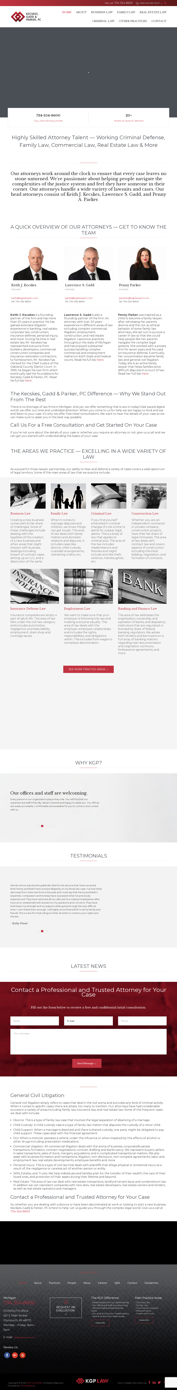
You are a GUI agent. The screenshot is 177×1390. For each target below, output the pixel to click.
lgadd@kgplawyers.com (79, 298)
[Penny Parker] (142, 263)
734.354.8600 (19, 1303)
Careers (102, 1283)
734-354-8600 (20, 1211)
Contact (132, 1283)
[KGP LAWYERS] (25, 16)
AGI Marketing (27, 1385)
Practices (54, 1283)
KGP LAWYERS (34, 1383)
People (71, 1283)
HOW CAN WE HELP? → (149, 3)
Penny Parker (130, 285)
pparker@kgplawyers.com (134, 298)
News (86, 1283)
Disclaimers (151, 1283)
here (28, 380)
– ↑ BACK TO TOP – (88, 1272)
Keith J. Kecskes (23, 285)
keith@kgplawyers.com (24, 298)
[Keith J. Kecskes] (34, 263)
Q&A (117, 1283)
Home (23, 1283)
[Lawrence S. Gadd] (88, 263)
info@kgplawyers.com (24, 1337)
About (37, 1283)
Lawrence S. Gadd (79, 285)
